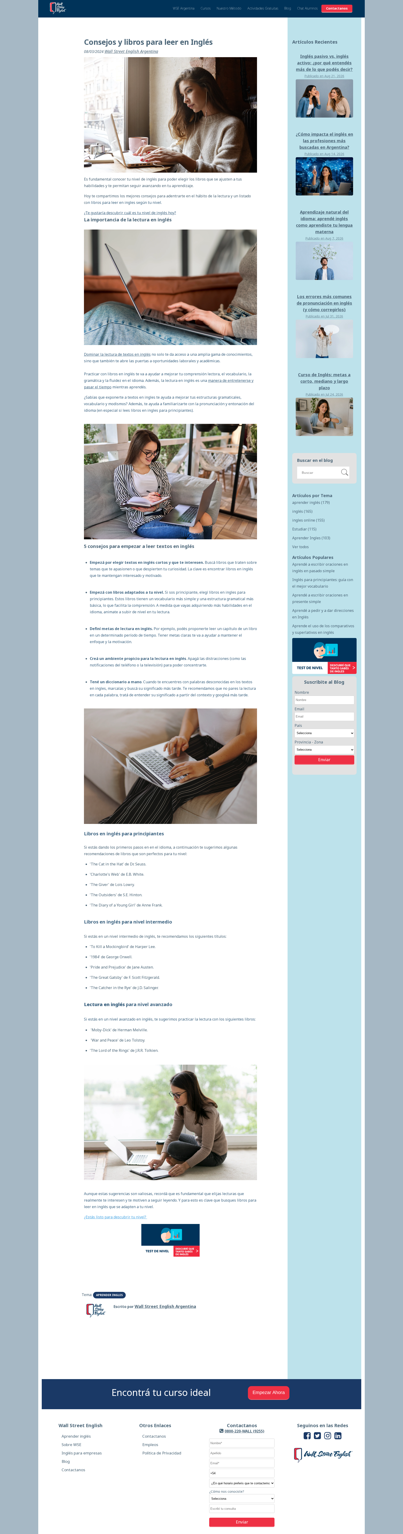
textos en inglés (137, 354)
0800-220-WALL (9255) (244, 1431)
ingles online (308, 520)
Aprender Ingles (109, 1295)
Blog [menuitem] (66, 1461)
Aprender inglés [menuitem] (76, 1436)
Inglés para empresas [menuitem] (82, 1453)
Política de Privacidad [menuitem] (161, 1453)
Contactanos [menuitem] (73, 1469)
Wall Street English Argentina (131, 51)
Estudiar (304, 529)
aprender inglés (311, 502)
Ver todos (300, 546)
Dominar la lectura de (103, 354)
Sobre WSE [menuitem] (71, 1444)
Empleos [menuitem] (150, 1444)
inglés (302, 511)
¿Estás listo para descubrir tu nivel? (115, 1217)
